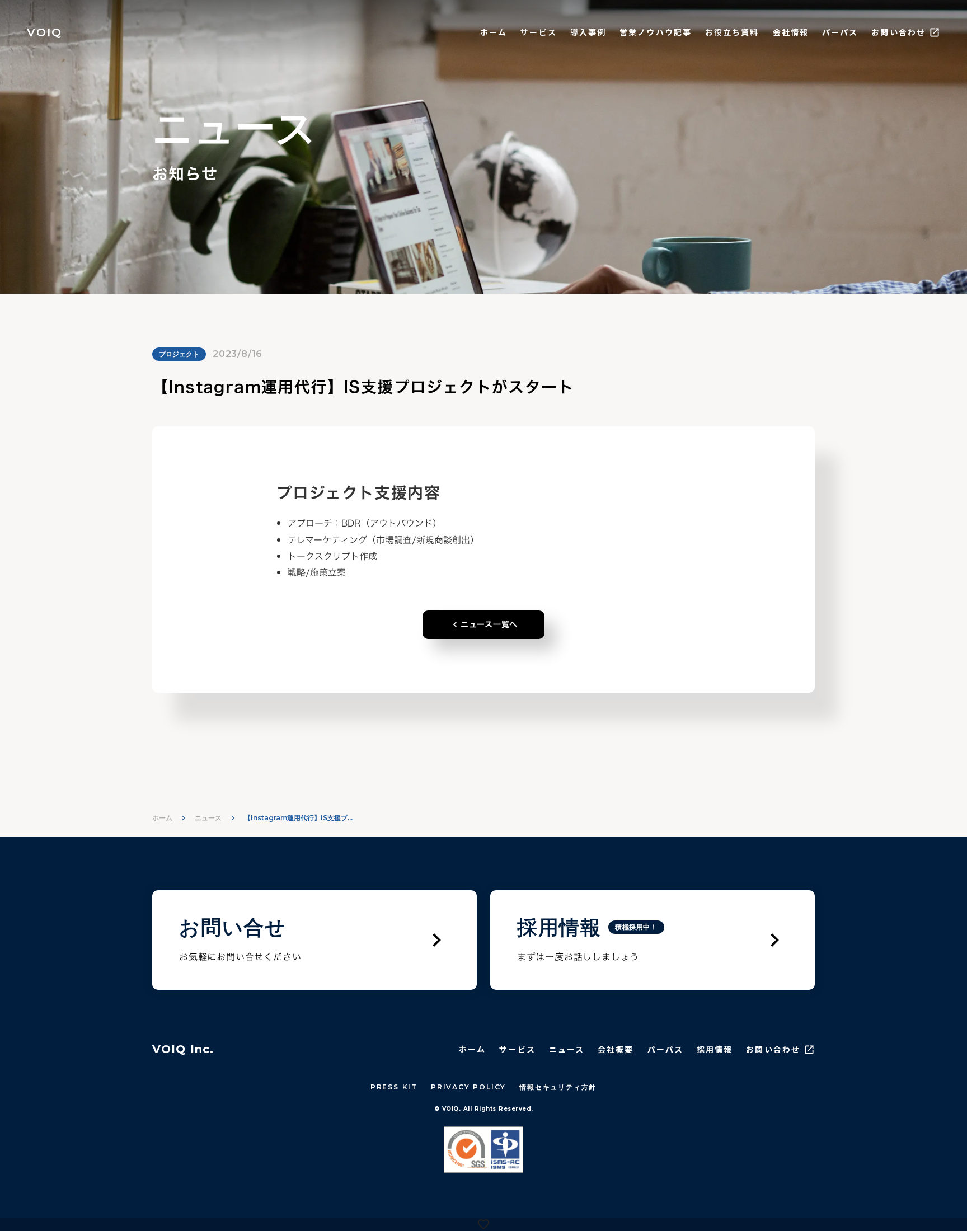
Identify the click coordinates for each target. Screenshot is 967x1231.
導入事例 (588, 32)
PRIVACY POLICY (468, 1087)
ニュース (208, 818)
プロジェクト (179, 354)
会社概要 (615, 1049)
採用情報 (715, 1049)
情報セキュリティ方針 (558, 1087)
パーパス (840, 32)
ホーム (493, 32)
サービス (538, 32)
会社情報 (791, 32)
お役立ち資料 (732, 32)
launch (934, 32)
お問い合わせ (898, 32)
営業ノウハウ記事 (655, 32)
